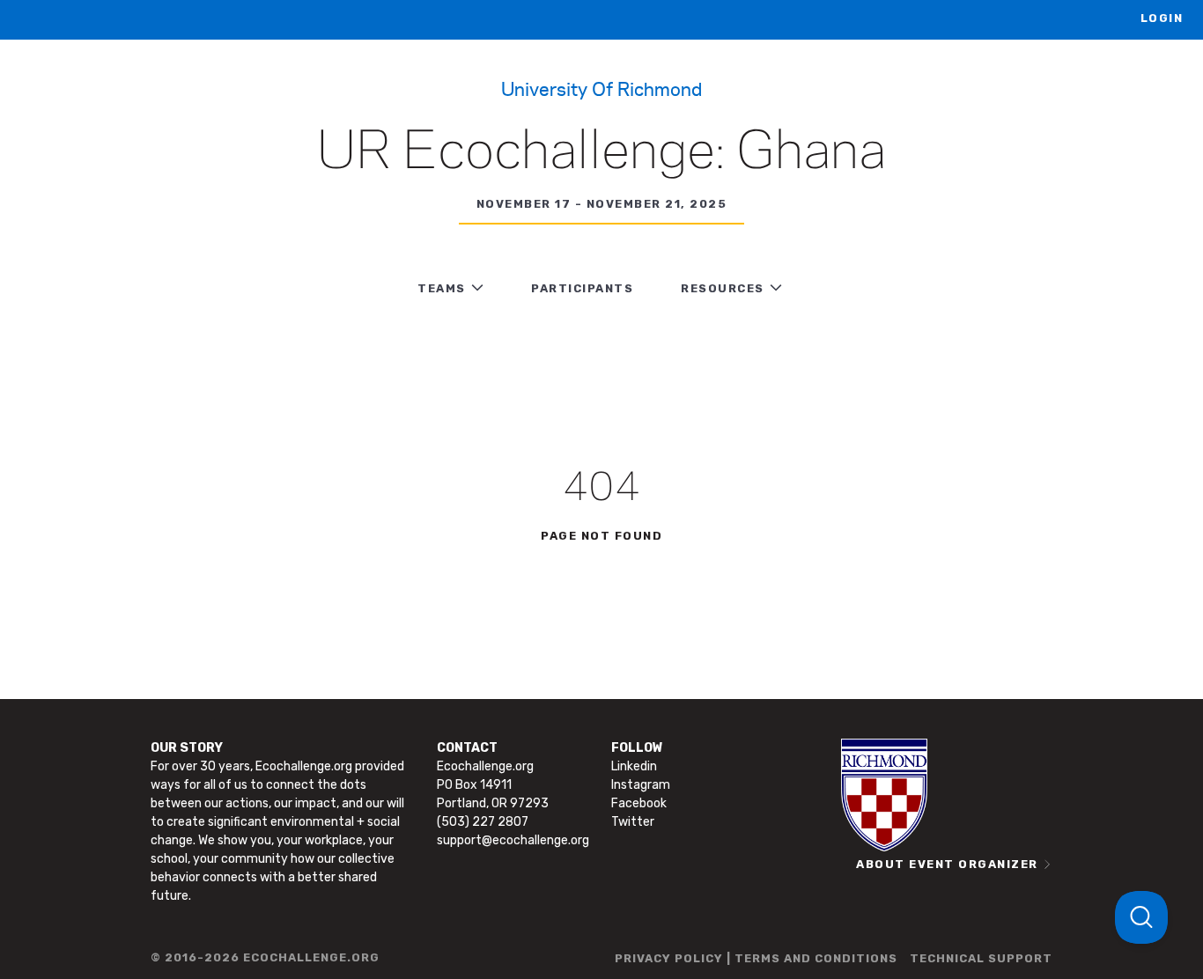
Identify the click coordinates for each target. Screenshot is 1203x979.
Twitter (632, 821)
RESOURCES (722, 288)
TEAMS (441, 288)
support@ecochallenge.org (513, 840)
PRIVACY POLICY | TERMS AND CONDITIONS (756, 958)
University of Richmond (601, 88)
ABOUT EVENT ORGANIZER (947, 864)
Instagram (640, 784)
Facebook (639, 803)
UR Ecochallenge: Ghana (601, 153)
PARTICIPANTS (582, 288)
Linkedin (634, 766)
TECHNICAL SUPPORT (981, 958)
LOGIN (1162, 18)
